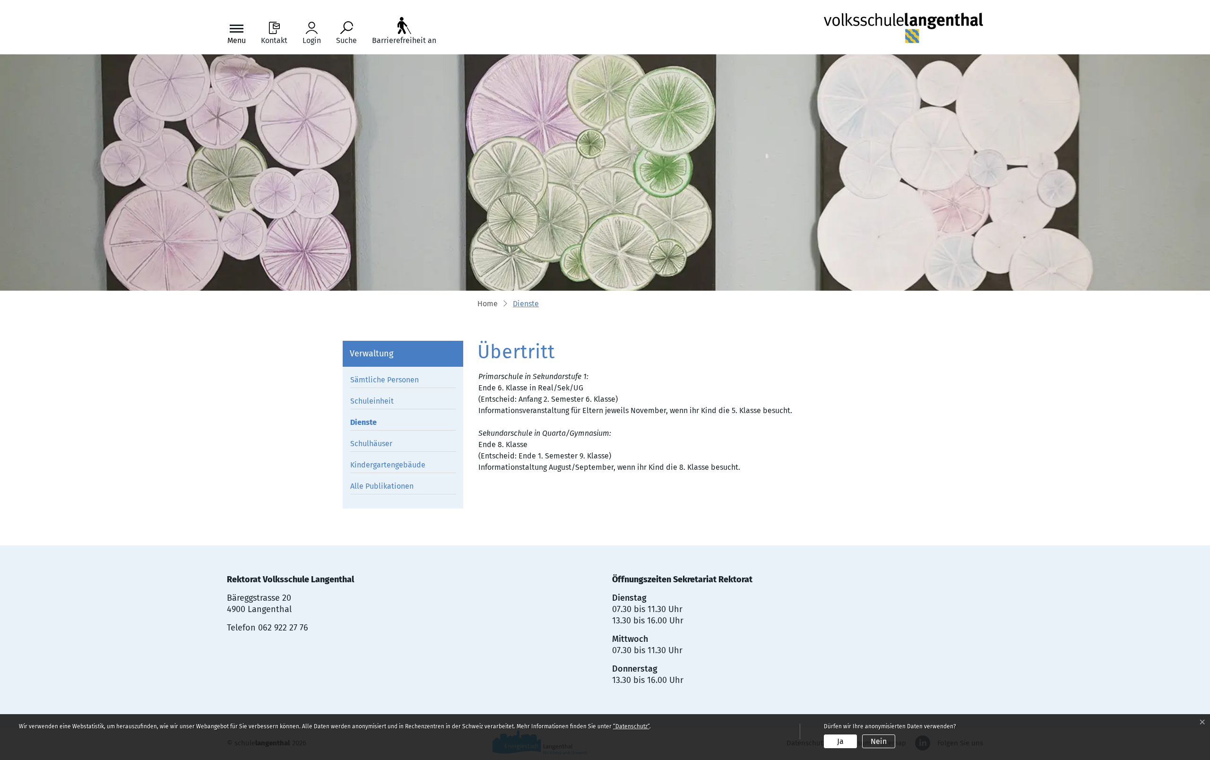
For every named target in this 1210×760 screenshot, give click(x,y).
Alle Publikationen (382, 486)
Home (487, 303)
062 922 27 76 (283, 627)
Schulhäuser (371, 443)
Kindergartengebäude (387, 464)
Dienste (372, 424)
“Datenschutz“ (631, 726)
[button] (526, 304)
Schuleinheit (372, 401)
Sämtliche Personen (384, 379)
